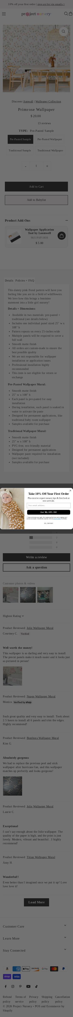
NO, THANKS (48, 523)
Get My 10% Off (49, 512)
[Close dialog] (70, 490)
